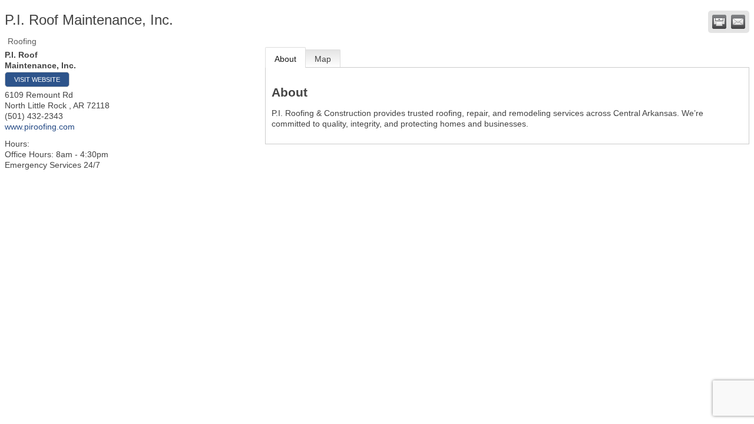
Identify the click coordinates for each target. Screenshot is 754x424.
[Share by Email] (738, 22)
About (285, 59)
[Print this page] (719, 22)
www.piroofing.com (40, 126)
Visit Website (37, 79)
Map (323, 59)
